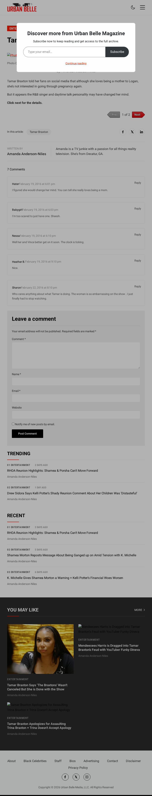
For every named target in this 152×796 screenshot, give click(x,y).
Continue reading (76, 63)
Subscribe (117, 52)
